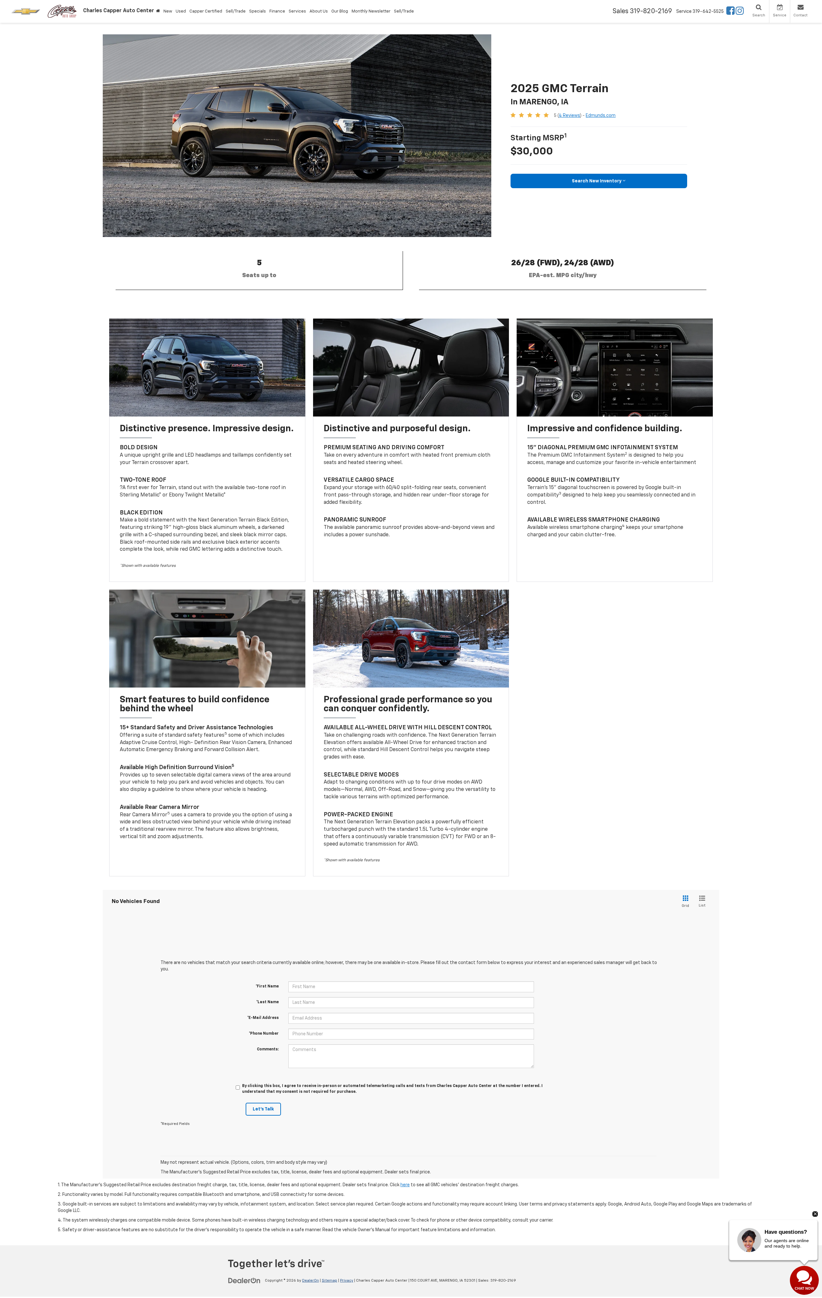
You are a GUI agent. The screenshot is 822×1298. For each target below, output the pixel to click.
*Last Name (267, 1002)
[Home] (158, 11)
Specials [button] (257, 11)
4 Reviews (569, 115)
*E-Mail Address (263, 1018)
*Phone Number (264, 1034)
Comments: (268, 1049)
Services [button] (297, 11)
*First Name (267, 986)
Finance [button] (277, 11)
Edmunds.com (601, 115)
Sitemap (329, 1281)
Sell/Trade (236, 11)
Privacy (346, 1281)
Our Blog (339, 11)
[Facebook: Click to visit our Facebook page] (730, 12)
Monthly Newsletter (371, 11)
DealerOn (310, 1281)
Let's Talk (263, 1109)
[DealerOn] (244, 1280)
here (405, 1185)
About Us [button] (319, 11)
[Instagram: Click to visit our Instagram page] (740, 12)
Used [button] (181, 11)
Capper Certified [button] (205, 11)
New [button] (167, 11)
